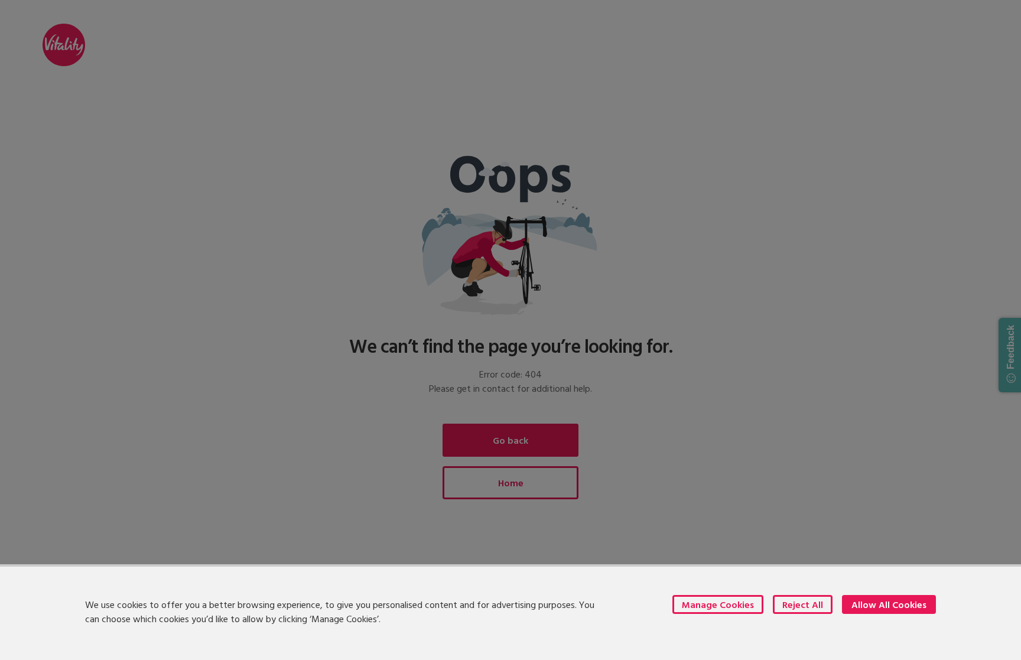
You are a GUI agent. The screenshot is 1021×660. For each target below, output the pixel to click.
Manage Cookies (718, 604)
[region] (510, 612)
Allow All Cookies (888, 604)
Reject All (802, 604)
